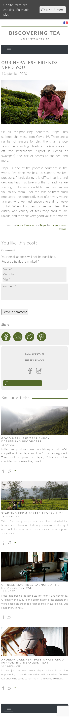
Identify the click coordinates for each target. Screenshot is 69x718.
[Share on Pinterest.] (41, 336)
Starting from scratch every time (32, 513)
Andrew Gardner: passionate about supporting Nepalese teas (33, 661)
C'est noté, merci (52, 10)
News (19, 225)
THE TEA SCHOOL (34, 360)
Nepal (43, 225)
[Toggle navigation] (8, 49)
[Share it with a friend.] (17, 336)
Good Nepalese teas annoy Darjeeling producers (25, 440)
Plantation (29, 225)
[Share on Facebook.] (6, 336)
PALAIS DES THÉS (34, 354)
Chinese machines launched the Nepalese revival (30, 586)
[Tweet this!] (29, 336)
